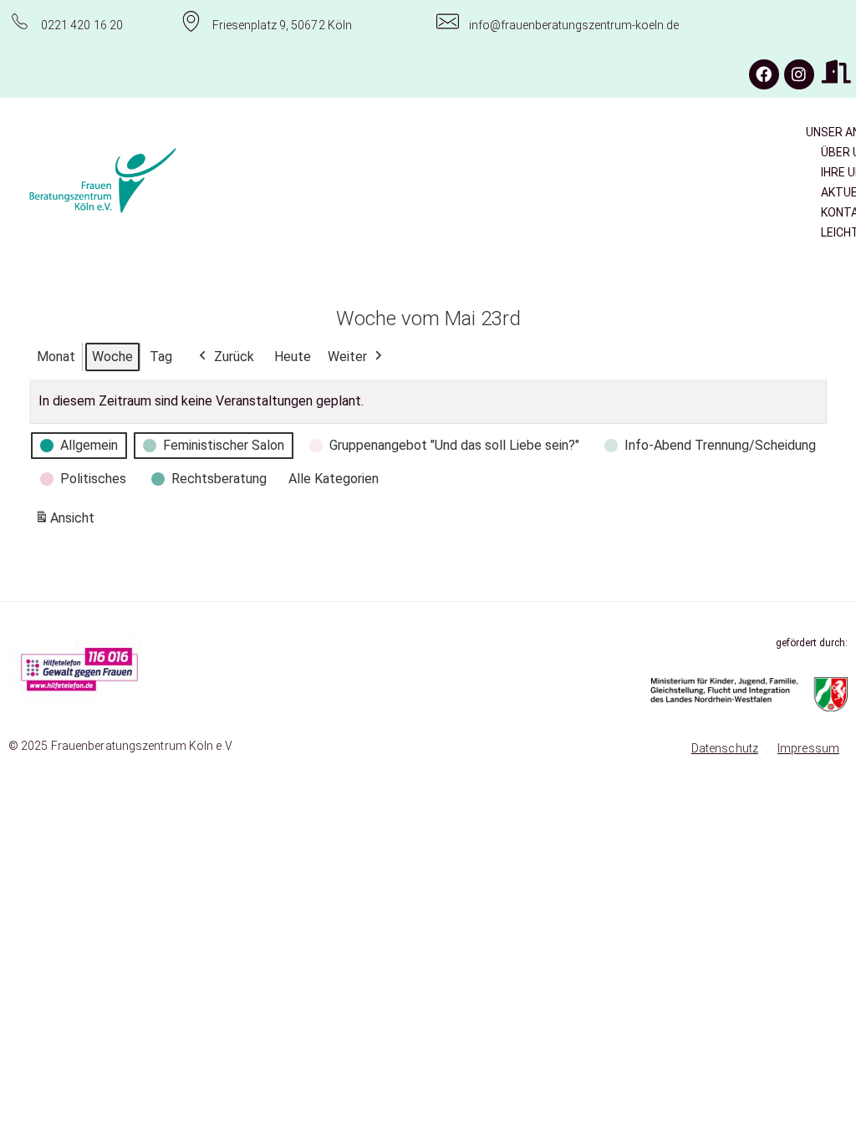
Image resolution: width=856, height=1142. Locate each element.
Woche (112, 357)
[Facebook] (764, 74)
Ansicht (67, 523)
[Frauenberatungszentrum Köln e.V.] (153, 180)
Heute (292, 357)
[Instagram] (799, 74)
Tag (161, 357)
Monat (56, 357)
